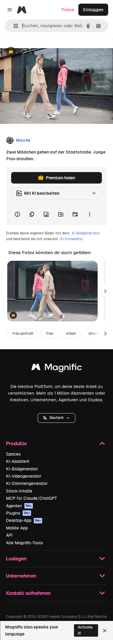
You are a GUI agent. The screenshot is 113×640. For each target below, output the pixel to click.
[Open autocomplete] (13, 26)
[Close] (105, 630)
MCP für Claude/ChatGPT (31, 498)
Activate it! (85, 630)
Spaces (13, 454)
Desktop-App (23, 520)
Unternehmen (21, 575)
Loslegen (16, 558)
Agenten (19, 506)
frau (49, 333)
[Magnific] (56, 368)
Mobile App (17, 528)
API (9, 535)
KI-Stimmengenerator (27, 483)
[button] (56, 418)
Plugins (18, 513)
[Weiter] (105, 291)
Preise (67, 9)
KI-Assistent (17, 461)
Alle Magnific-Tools (24, 542)
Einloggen (93, 9)
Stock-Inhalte (19, 491)
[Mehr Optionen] (89, 214)
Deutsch (56, 417)
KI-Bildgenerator (86, 233)
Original (38, 52)
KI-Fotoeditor (71, 239)
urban (71, 333)
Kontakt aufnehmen (28, 593)
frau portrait (22, 333)
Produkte (16, 443)
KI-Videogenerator (23, 476)
